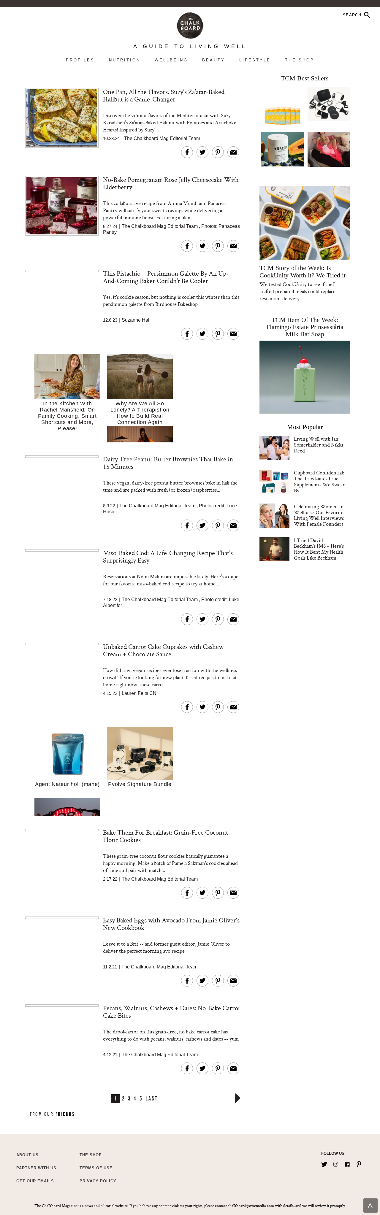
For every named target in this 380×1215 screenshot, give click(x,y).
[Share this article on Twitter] (202, 152)
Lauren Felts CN (139, 693)
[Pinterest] (359, 1163)
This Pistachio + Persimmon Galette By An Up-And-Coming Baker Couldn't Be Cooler (166, 277)
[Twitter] (324, 1163)
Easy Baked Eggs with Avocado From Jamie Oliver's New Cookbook (171, 924)
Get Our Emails (35, 1181)
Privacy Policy (98, 1181)
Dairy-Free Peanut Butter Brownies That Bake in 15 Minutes (168, 463)
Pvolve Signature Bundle (140, 784)
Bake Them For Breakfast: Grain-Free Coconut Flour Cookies (165, 836)
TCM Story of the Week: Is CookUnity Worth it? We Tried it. (303, 271)
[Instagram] (336, 1163)
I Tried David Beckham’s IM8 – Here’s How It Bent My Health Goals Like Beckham (319, 549)
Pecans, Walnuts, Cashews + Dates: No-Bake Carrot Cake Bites (171, 1011)
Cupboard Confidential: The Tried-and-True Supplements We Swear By (319, 481)
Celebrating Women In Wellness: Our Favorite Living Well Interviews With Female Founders (319, 515)
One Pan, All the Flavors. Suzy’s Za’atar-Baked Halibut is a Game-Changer (163, 95)
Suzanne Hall (136, 320)
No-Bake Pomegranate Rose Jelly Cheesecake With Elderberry (171, 183)
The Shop (299, 60)
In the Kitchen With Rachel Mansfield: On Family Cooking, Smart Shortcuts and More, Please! (67, 416)
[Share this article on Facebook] (187, 152)
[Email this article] (233, 152)
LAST (151, 1098)
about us (27, 1155)
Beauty (213, 60)
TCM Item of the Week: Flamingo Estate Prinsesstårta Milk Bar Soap (305, 327)
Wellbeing (171, 60)
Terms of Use (96, 1168)
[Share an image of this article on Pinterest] (217, 152)
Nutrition (124, 60)
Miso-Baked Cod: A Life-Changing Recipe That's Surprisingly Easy (168, 556)
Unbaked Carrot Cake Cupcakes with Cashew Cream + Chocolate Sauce (163, 650)
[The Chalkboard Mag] (190, 24)
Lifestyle (255, 60)
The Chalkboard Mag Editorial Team (162, 138)
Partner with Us (36, 1168)
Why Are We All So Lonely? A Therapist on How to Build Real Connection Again (140, 413)
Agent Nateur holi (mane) (67, 784)
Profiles (80, 60)
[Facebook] (347, 1163)
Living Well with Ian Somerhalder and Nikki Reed (318, 444)
